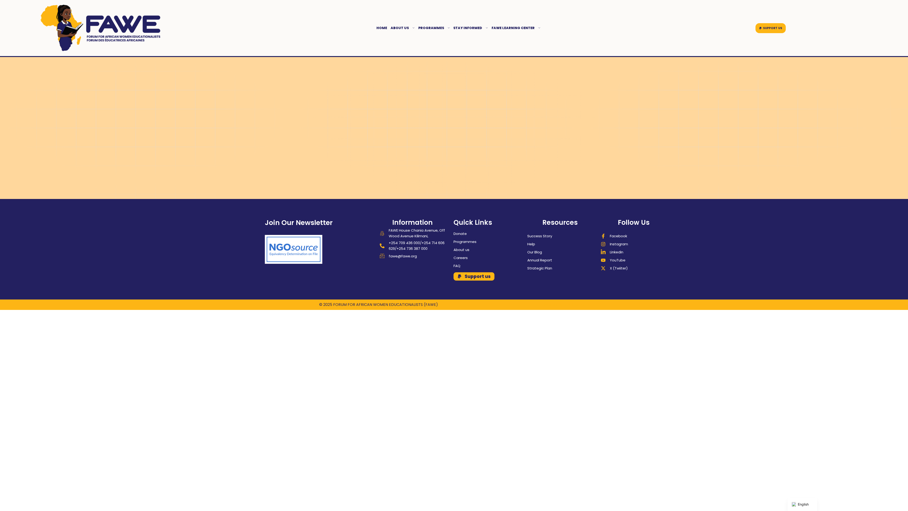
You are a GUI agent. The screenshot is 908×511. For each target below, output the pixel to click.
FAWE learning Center (513, 28)
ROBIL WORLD (576, 304)
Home (381, 28)
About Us (400, 28)
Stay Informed (467, 28)
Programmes (431, 28)
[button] (770, 28)
